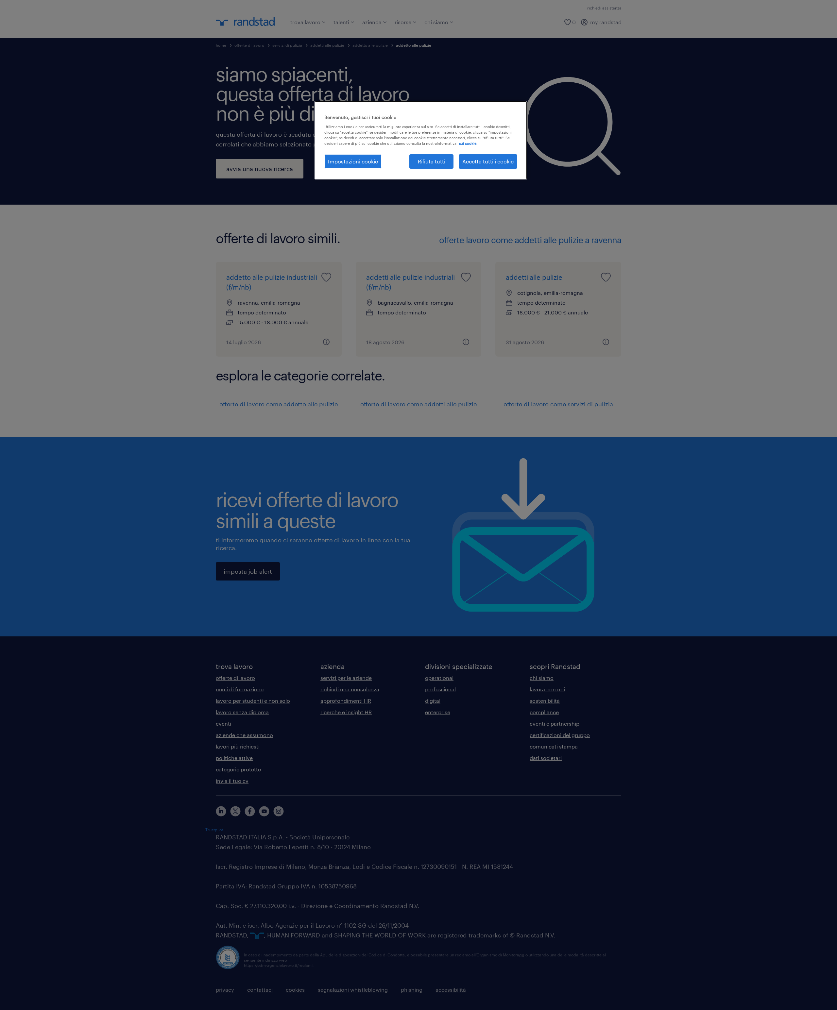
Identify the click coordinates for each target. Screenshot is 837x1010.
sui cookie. (468, 143)
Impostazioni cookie (353, 161)
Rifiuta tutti (431, 161)
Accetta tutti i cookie (488, 161)
